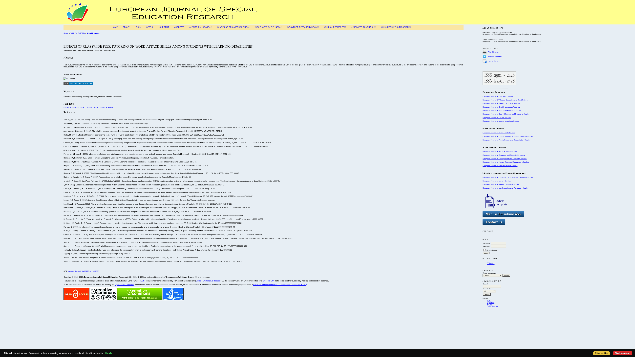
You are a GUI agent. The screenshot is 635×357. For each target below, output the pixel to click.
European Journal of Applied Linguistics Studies (501, 121)
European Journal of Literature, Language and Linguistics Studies (508, 177)
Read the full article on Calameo (97, 107)
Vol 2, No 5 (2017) (77, 33)
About (126, 27)
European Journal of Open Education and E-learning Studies (506, 114)
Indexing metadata (495, 56)
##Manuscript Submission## (396, 27)
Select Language (489, 273)
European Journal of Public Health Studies (499, 133)
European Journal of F (491, 103)
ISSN (142, 281)
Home (115, 27)
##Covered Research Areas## (303, 27)
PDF (65, 107)
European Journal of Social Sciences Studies (500, 151)
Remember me (492, 250)
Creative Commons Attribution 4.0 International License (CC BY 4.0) (280, 285)
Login (138, 27)
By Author (490, 303)
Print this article (493, 52)
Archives (179, 27)
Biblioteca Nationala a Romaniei (208, 281)
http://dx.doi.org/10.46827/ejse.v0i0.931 (83, 271)
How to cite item (494, 61)
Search (150, 27)
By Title (489, 304)
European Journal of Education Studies (498, 96)
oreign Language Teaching (510, 103)
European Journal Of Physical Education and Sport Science (505, 100)
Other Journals (492, 306)
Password (486, 246)
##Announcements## (335, 27)
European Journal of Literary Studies (497, 118)
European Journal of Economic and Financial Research (504, 155)
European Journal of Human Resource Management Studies (506, 162)
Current (164, 27)
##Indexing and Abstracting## (233, 27)
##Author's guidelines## (268, 27)
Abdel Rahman (93, 33)
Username (486, 243)
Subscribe (490, 264)
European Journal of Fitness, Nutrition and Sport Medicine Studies (508, 136)
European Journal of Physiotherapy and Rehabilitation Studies (506, 140)
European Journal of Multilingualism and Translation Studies (505, 188)
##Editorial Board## (200, 27)
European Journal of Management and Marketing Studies (505, 158)
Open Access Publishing (124, 285)
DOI (272, 281)
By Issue (490, 301)
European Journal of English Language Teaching (501, 107)
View (488, 262)
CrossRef (266, 281)
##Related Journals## (363, 27)
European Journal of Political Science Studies (500, 166)
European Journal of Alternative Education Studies (502, 110)
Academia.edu (73, 107)
